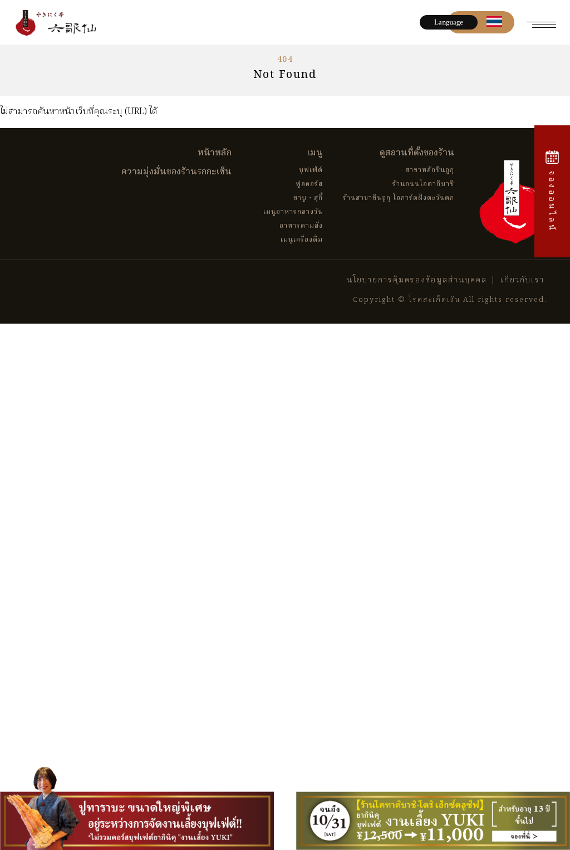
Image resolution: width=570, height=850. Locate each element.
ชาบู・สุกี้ (308, 198)
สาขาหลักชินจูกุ (429, 170)
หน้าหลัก (215, 153)
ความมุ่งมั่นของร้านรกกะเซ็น (176, 172)
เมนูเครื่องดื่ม (302, 240)
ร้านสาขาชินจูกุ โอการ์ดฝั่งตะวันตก (398, 198)
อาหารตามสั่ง (301, 226)
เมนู (315, 153)
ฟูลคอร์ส (309, 184)
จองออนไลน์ (552, 199)
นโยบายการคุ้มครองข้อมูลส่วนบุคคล (417, 280)
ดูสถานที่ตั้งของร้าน (417, 153)
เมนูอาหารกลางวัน (293, 212)
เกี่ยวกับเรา (522, 280)
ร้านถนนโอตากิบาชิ (423, 184)
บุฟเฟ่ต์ (311, 170)
